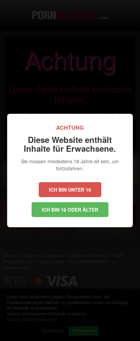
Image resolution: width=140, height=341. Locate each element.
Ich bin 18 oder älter (70, 209)
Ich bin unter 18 (70, 189)
